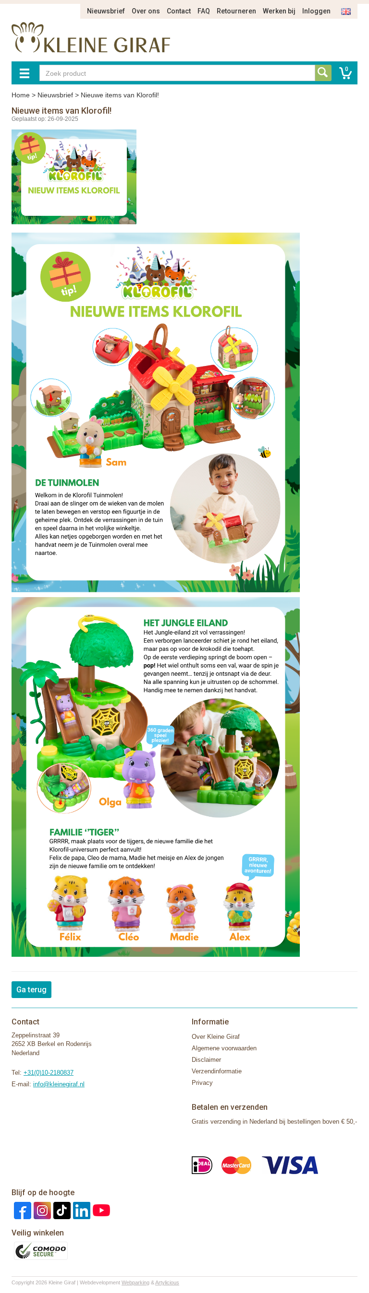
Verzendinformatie (217, 1071)
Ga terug (31, 989)
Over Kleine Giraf (216, 1036)
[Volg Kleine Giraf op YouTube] (100, 1209)
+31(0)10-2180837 (49, 1072)
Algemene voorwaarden (224, 1048)
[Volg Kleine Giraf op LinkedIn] (80, 1209)
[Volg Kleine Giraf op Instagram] (41, 1209)
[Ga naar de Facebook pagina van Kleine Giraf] (21, 1209)
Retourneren (236, 11)
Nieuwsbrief (106, 11)
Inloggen (316, 11)
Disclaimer (206, 1059)
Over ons (146, 11)
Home (21, 95)
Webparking (135, 1282)
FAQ (203, 11)
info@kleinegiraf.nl (59, 1084)
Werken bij (279, 11)
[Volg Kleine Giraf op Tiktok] (61, 1209)
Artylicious (167, 1282)
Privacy (202, 1082)
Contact (179, 11)
